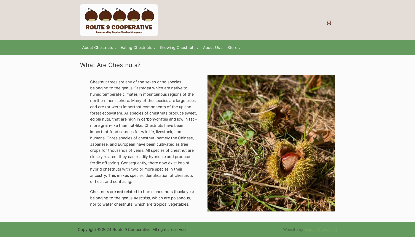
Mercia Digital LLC (320, 229)
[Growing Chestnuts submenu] (197, 48)
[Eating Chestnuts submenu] (154, 48)
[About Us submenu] (222, 48)
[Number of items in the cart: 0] (328, 22)
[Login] (314, 22)
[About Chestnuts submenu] (115, 48)
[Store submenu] (239, 48)
